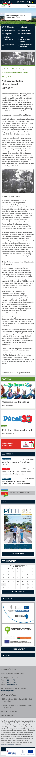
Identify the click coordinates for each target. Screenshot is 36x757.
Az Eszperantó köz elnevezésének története (15, 72)
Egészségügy (6, 469)
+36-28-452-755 (10, 682)
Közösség (21, 69)
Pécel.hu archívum (9, 711)
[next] (34, 566)
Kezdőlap (7, 69)
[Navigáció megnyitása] (33, 6)
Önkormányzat (6, 459)
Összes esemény (18, 592)
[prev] (2, 566)
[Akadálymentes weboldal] (32, 2)
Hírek (14, 69)
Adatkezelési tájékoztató (8, 744)
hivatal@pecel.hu (12, 684)
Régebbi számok (18, 554)
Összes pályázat (18, 649)
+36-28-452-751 (9, 680)
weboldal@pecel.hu (7, 690)
